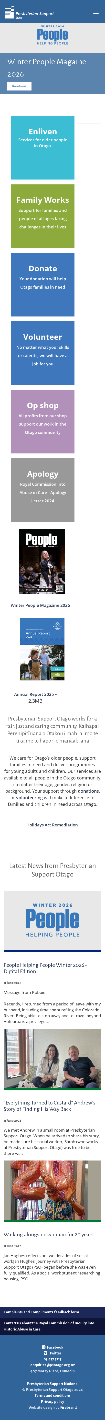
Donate (43, 268)
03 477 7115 (52, 1359)
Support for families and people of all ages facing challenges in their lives (43, 218)
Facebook (55, 1347)
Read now (19, 86)
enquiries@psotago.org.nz (52, 1365)
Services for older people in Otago (42, 142)
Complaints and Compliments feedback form (41, 1312)
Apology (42, 473)
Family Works (42, 199)
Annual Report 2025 (34, 694)
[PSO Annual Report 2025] (42, 649)
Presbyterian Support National (52, 1384)
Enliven (43, 131)
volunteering (29, 797)
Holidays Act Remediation (52, 825)
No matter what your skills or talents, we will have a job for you (42, 355)
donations (88, 791)
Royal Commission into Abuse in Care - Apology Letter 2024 (43, 492)
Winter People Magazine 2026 (40, 605)
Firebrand (68, 1407)
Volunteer (42, 336)
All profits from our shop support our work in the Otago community (43, 424)
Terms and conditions (53, 1395)
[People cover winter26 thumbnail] (42, 560)
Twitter (55, 1353)
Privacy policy (52, 1401)
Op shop (43, 405)
